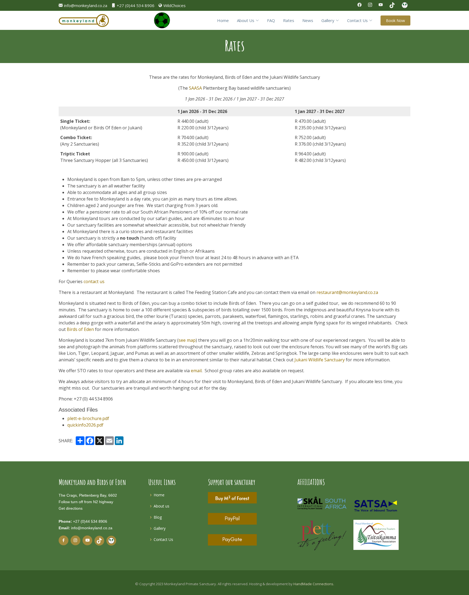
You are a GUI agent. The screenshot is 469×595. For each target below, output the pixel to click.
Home (223, 20)
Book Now (395, 20)
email (196, 371)
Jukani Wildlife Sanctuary (319, 360)
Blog (158, 517)
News (307, 20)
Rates (288, 20)
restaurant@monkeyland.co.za (347, 292)
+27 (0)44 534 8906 (90, 521)
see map (187, 340)
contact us (94, 281)
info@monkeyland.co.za (91, 528)
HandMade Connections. (313, 583)
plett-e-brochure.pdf (88, 418)
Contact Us (163, 539)
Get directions (71, 508)
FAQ (271, 20)
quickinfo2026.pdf (85, 425)
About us (161, 506)
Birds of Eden (80, 329)
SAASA (195, 88)
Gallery (160, 528)
